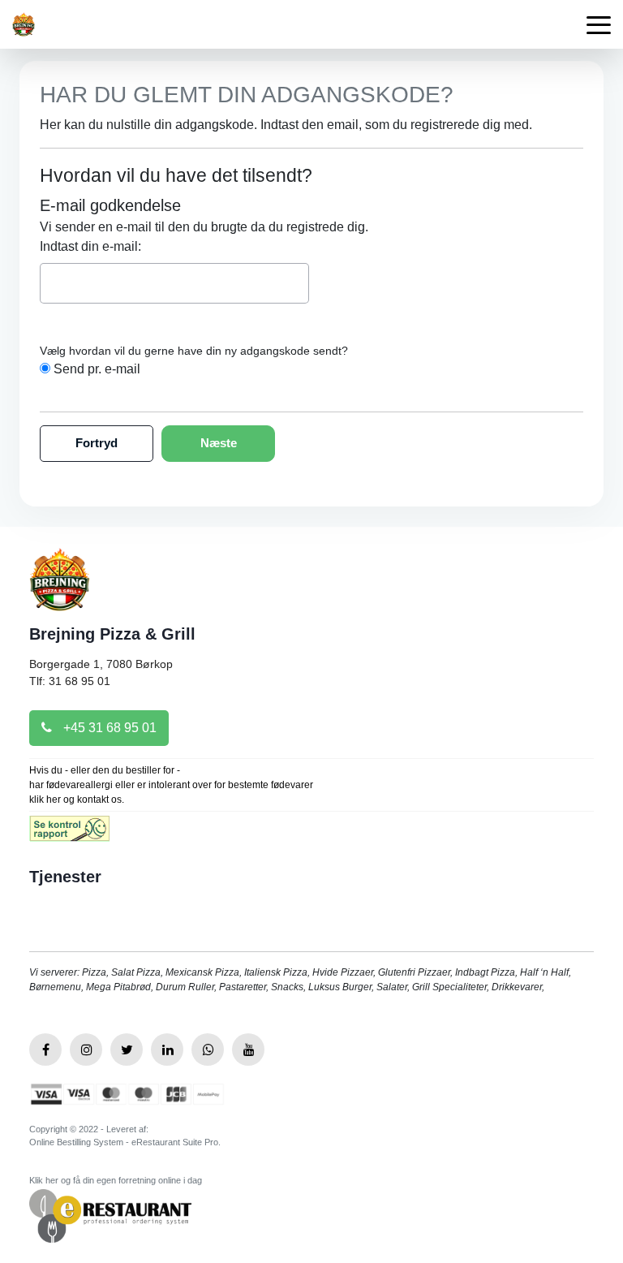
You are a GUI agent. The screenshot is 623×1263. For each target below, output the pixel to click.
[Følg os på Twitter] (126, 1049)
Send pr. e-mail (97, 369)
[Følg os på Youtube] (248, 1049)
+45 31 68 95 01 (108, 728)
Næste (218, 443)
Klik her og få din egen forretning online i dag (115, 1180)
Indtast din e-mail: (90, 246)
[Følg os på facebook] (45, 1049)
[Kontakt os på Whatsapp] (207, 1049)
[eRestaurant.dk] (110, 1215)
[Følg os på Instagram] (86, 1049)
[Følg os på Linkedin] (167, 1049)
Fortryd (96, 443)
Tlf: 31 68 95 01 (69, 681)
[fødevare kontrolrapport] (69, 834)
